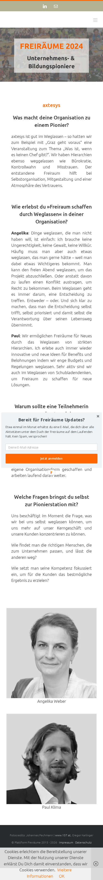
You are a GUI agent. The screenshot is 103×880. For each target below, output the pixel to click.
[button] (51, 420)
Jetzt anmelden (51, 458)
